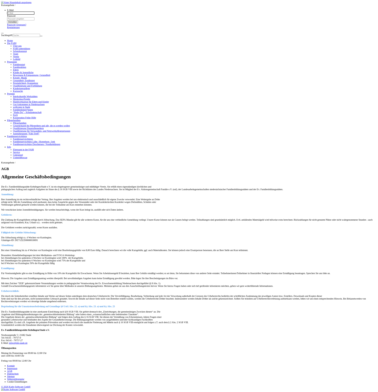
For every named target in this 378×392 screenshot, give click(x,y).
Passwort (11, 16)
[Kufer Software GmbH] (13, 389)
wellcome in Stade (21, 107)
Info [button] (9, 147)
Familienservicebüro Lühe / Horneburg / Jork (34, 141)
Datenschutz (13, 373)
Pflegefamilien (19, 123)
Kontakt (11, 366)
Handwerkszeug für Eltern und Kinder (31, 101)
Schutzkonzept (20, 51)
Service (16, 152)
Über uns (17, 46)
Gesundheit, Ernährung (24, 80)
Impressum (12, 368)
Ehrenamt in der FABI (23, 149)
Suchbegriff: (7, 35)
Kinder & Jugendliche (23, 72)
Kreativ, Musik (20, 78)
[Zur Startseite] (5, 2)
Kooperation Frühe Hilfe (24, 117)
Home (10, 40)
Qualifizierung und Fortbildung (27, 86)
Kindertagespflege (21, 88)
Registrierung (13, 27)
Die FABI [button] (11, 43)
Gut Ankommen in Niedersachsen (29, 104)
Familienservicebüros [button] (17, 136)
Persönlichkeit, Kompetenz (25, 83)
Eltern (16, 70)
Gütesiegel (18, 155)
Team (15, 54)
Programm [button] (12, 62)
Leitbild (16, 59)
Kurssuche (18, 91)
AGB (9, 371)
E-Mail (10, 10)
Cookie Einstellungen (17, 381)
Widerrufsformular (15, 379)
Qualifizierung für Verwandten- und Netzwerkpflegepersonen (41, 131)
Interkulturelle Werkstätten (25, 96)
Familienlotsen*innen (23, 109)
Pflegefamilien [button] (14, 120)
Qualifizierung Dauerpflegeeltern (28, 128)
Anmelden (12, 22)
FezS (15, 115)
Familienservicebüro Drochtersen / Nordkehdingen (36, 144)
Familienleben (19, 67)
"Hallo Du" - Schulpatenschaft (27, 112)
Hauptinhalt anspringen (20, 2)
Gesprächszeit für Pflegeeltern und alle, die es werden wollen (41, 125)
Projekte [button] (11, 93)
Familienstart (19, 64)
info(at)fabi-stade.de (18, 343)
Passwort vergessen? (16, 24)
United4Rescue (20, 157)
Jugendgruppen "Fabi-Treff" (26, 133)
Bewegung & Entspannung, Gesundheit (31, 75)
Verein (16, 56)
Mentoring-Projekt (21, 99)
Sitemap (11, 376)
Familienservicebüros (23, 139)
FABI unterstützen (21, 48)
